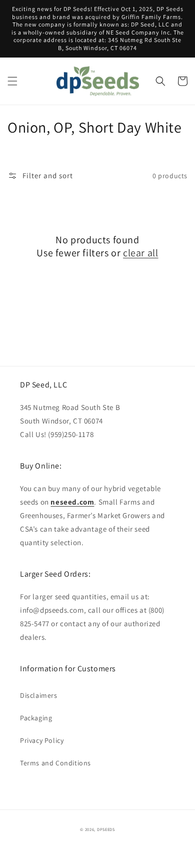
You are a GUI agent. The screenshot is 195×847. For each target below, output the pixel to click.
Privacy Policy (42, 740)
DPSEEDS (106, 829)
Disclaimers (39, 695)
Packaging (36, 717)
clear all (140, 252)
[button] (13, 81)
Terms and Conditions (55, 762)
